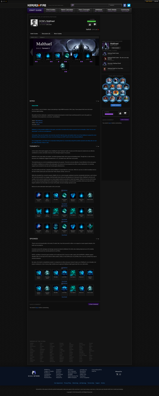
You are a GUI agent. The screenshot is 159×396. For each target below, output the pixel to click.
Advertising (75, 383)
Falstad (41, 357)
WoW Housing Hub (73, 376)
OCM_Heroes (39, 122)
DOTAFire (58, 371)
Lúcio (61, 352)
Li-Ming (61, 349)
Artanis (31, 352)
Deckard (42, 350)
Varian (90, 349)
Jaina (51, 355)
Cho (41, 344)
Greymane (52, 346)
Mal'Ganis (62, 357)
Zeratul (90, 358)
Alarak (31, 344)
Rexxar (71, 361)
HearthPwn (83, 373)
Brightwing (32, 360)
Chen (41, 343)
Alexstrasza (32, 346)
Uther (90, 344)
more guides (116, 105)
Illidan (51, 352)
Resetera (58, 373)
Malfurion (62, 358)
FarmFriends (59, 374)
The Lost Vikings (83, 355)
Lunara (61, 353)
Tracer (80, 358)
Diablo (41, 353)
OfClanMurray (39, 120)
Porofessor (47, 373)
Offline (95, 29)
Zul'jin (90, 360)
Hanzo (51, 349)
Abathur (32, 343)
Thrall (80, 357)
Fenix (41, 358)
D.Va (41, 347)
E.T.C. (41, 355)
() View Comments (93, 304)
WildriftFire (47, 376)
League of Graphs (49, 371)
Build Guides (34, 33)
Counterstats (47, 374)
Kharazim (62, 344)
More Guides (58, 33)
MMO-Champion (72, 377)
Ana (31, 347)
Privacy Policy (67, 383)
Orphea (71, 352)
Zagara (90, 355)
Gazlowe (52, 343)
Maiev (61, 355)
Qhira (70, 355)
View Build (64, 204)
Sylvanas (81, 350)
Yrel (90, 353)
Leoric (61, 346)
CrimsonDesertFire (97, 369)
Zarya (90, 357)
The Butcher (82, 353)
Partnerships (91, 383)
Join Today (149, 1)
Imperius (52, 353)
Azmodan (32, 357)
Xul (89, 352)
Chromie (42, 346)
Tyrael (80, 361)
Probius (71, 353)
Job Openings (83, 383)
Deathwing (42, 349)
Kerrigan (61, 343)
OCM (38, 124)
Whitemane (91, 350)
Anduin (31, 349)
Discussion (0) (46, 33)
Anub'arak (32, 350)
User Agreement (58, 383)
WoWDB (70, 374)
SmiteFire (58, 369)
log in (37, 307)
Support (98, 383)
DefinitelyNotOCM (45, 23)
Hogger (51, 350)
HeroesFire (59, 377)
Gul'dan (51, 347)
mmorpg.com (83, 369)
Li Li (60, 347)
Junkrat (51, 358)
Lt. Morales (62, 350)
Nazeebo (71, 349)
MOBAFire (47, 369)
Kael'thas (52, 360)
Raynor (71, 358)
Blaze (31, 358)
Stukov (80, 349)
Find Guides (115, 48)
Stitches (81, 347)
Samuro (81, 343)
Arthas (31, 353)
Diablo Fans (83, 374)
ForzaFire (58, 376)
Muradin (71, 346)
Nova (70, 350)
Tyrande (91, 343)
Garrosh (42, 361)
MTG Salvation (72, 371)
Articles (103, 383)
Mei (70, 343)
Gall (41, 360)
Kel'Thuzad (52, 361)
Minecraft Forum (72, 373)
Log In (156, 1)
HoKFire (94, 371)
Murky (70, 347)
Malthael (65, 190)
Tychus (81, 360)
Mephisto (71, 344)
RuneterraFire (47, 377)
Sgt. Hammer (82, 344)
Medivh (61, 361)
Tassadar (81, 352)
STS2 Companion (84, 377)
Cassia (31, 361)
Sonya (80, 346)
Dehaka (41, 352)
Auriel (31, 355)
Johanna (52, 357)
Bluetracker (83, 371)
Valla (90, 347)
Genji (51, 344)
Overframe (82, 376)
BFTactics (70, 369)
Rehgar (71, 360)
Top (97, 101)
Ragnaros (71, 357)
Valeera (90, 346)
